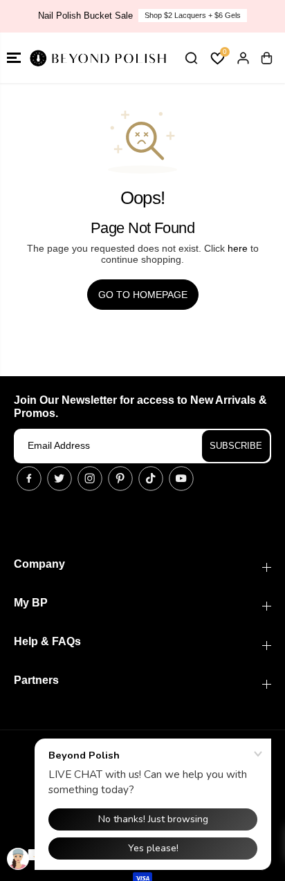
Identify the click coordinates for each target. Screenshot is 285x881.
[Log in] (243, 58)
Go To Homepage (142, 294)
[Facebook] (29, 478)
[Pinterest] (120, 478)
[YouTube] (181, 478)
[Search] (191, 58)
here (238, 248)
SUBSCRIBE (236, 445)
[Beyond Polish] (97, 57)
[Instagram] (90, 478)
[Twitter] (59, 478)
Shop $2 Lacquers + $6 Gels (193, 15)
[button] (14, 58)
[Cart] (266, 58)
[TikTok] (151, 478)
